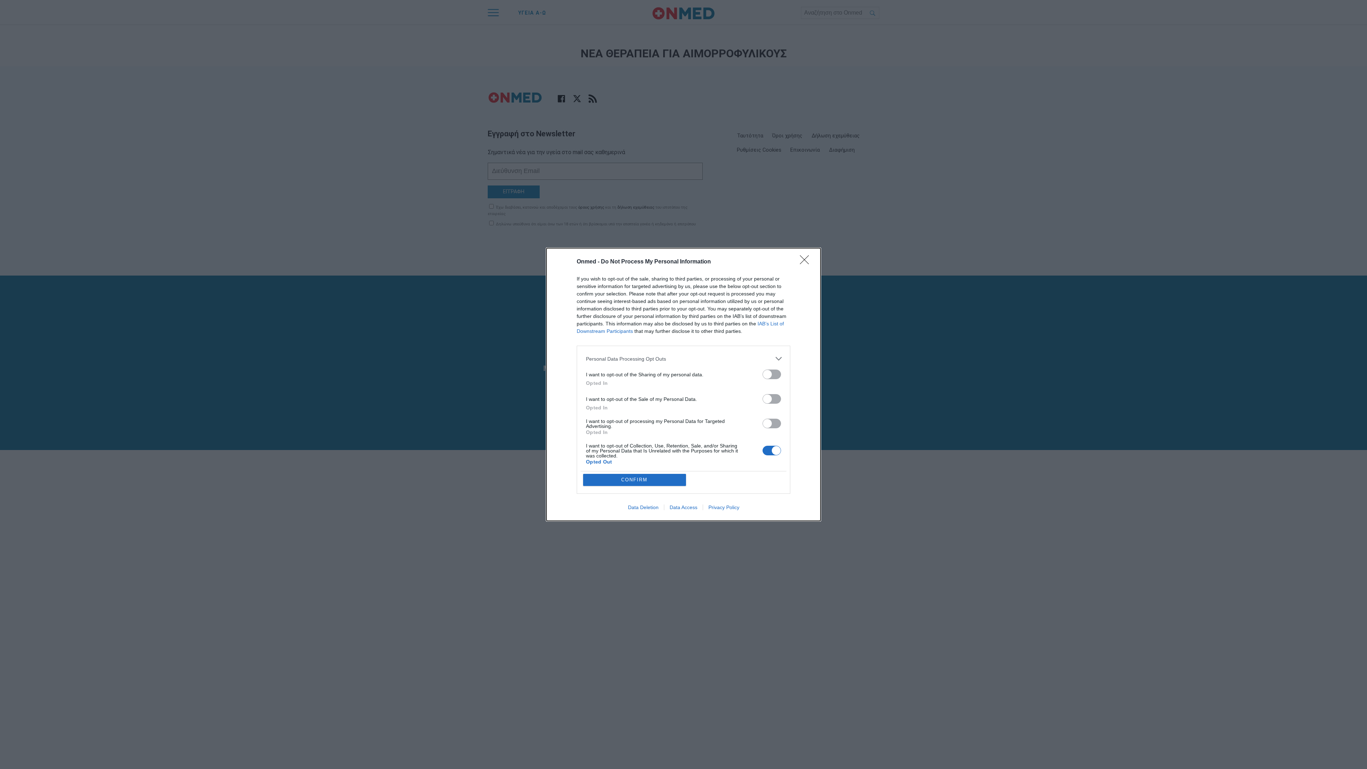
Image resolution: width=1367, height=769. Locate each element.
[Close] (806, 262)
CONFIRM (634, 479)
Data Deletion (643, 507)
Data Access (683, 507)
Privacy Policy (723, 507)
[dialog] (683, 384)
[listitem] (683, 358)
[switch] (772, 374)
